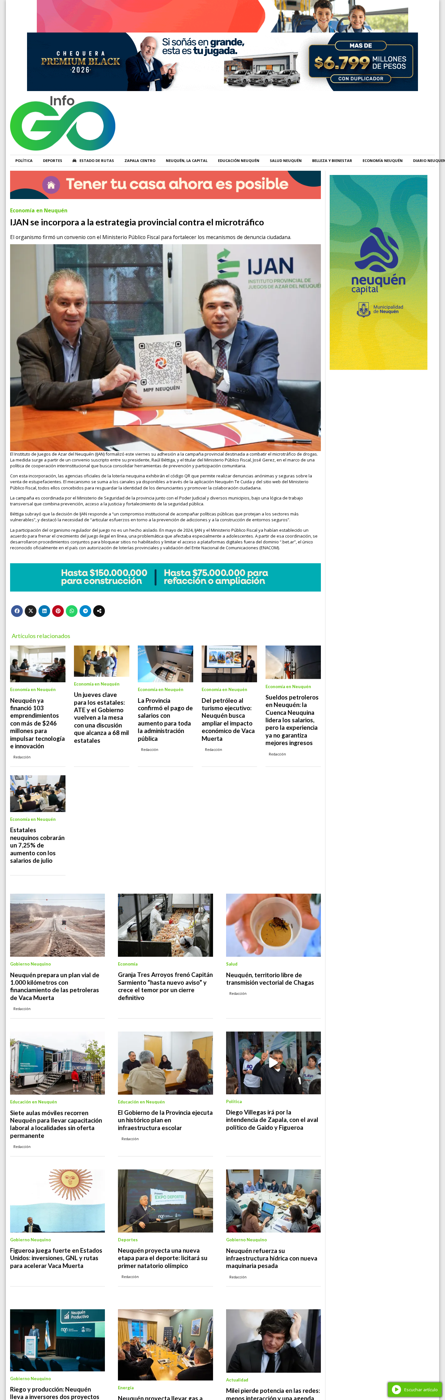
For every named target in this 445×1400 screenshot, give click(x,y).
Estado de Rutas (96, 160)
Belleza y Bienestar (332, 160)
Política (24, 160)
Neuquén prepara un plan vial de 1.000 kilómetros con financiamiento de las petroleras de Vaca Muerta (54, 986)
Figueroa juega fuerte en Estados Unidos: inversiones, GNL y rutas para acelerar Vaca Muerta (56, 1258)
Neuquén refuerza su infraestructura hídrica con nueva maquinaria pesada (271, 1258)
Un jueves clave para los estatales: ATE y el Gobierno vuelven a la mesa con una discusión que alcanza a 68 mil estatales (101, 717)
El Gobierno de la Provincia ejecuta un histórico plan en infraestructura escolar (165, 1120)
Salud (231, 964)
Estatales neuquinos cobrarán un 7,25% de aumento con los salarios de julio (37, 845)
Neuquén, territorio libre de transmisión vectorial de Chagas (270, 978)
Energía (126, 1387)
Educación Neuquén (238, 160)
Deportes (52, 160)
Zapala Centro (139, 160)
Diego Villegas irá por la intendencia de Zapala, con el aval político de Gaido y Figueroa (272, 1120)
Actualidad (237, 1379)
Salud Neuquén (286, 160)
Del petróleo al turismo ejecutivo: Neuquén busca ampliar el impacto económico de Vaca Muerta (228, 719)
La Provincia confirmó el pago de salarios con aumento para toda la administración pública (165, 719)
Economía (127, 964)
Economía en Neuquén (38, 210)
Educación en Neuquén (33, 1101)
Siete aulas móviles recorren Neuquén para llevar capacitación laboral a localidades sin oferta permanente (56, 1124)
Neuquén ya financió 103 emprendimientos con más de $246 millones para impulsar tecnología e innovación (37, 723)
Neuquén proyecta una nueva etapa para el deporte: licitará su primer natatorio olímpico (163, 1258)
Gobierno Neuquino (30, 964)
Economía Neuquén (383, 160)
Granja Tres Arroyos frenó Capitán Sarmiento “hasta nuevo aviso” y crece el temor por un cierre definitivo (165, 986)
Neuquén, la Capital (187, 160)
